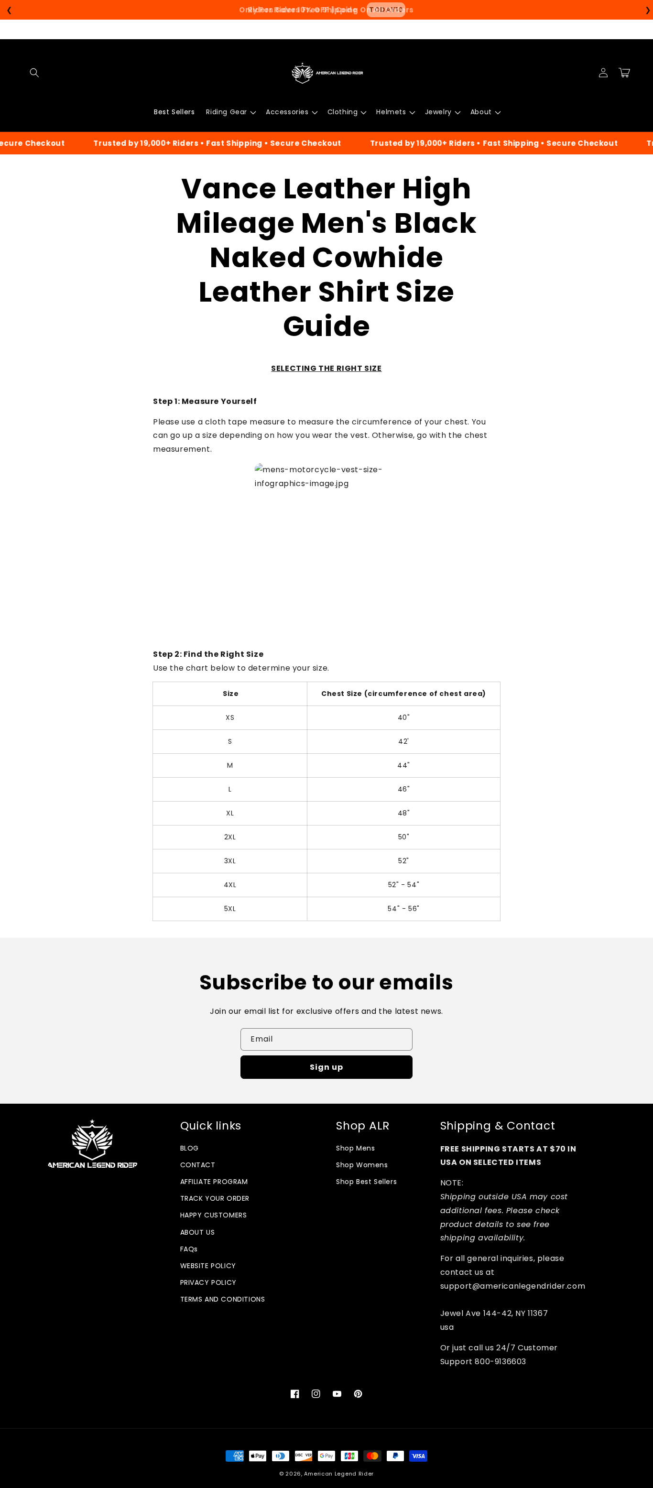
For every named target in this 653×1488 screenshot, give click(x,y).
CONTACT (198, 1165)
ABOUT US (197, 1232)
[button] (34, 72)
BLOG (189, 1148)
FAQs (189, 1249)
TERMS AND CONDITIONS (222, 1299)
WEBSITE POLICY (208, 1266)
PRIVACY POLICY (208, 1282)
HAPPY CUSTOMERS (213, 1215)
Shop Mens (355, 1148)
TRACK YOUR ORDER (215, 1198)
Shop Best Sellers (366, 1181)
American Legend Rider (339, 1473)
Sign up (326, 1067)
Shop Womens (362, 1165)
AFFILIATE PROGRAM (214, 1181)
